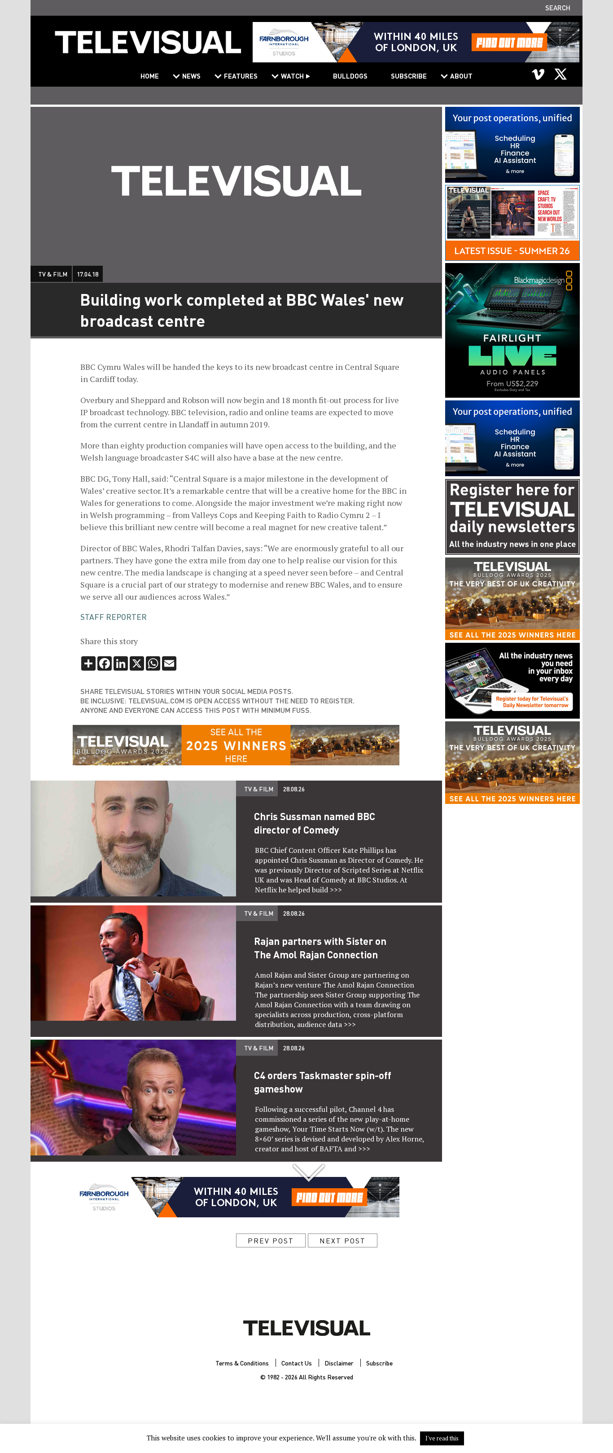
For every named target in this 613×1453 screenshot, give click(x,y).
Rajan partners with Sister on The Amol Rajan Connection (320, 948)
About (461, 75)
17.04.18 (87, 274)
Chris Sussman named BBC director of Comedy (314, 823)
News (191, 75)
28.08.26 (294, 789)
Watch (292, 75)
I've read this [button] (442, 1438)
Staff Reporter (113, 617)
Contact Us (296, 1363)
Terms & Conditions (242, 1363)
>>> (336, 890)
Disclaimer (339, 1363)
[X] (560, 74)
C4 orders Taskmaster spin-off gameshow (322, 1082)
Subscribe (409, 75)
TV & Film (52, 274)
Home (149, 75)
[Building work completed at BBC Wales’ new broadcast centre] (148, 48)
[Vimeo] (538, 74)
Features (241, 75)
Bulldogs (350, 75)
